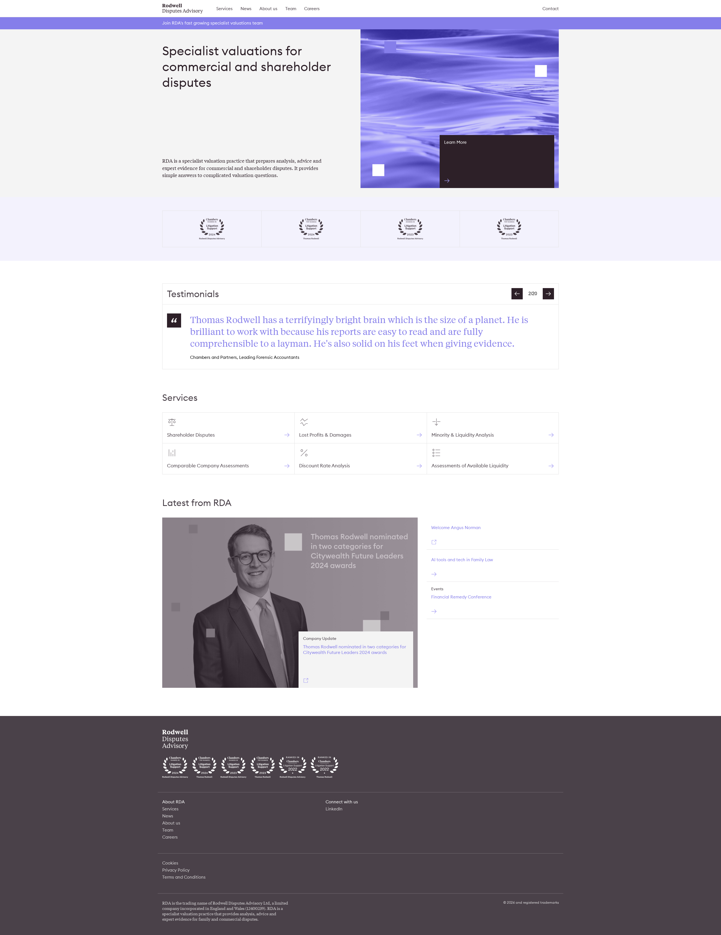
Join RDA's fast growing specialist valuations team (212, 23)
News (246, 8)
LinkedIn (334, 809)
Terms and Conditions (184, 877)
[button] (517, 293)
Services (224, 8)
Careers (312, 8)
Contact (550, 8)
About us (268, 8)
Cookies (170, 863)
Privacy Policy (176, 870)
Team (290, 8)
